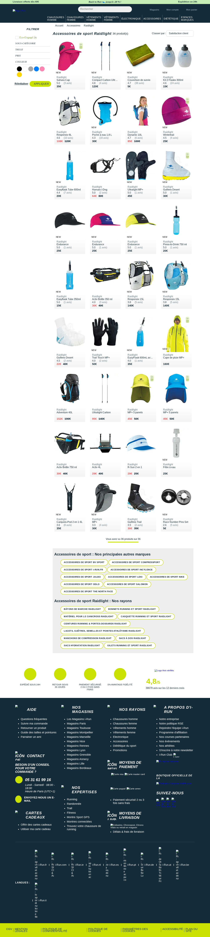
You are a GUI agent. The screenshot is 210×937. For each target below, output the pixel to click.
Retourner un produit (33, 728)
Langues (22, 882)
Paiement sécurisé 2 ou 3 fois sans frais (128, 801)
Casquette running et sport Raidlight (146, 616)
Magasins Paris (76, 723)
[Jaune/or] (19, 74)
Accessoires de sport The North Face (88, 591)
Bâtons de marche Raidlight (82, 609)
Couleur (21, 62)
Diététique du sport (124, 745)
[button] (30, 679)
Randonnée (74, 803)
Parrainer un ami (31, 736)
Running (72, 799)
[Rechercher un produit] (128, 9)
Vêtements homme (124, 728)
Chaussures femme (125, 723)
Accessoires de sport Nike (167, 577)
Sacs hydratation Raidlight (82, 645)
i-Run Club (165, 754)
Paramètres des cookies (135, 930)
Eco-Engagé (26, 37)
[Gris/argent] (30, 68)
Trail (69, 808)
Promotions (120, 750)
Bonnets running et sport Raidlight (132, 609)
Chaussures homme (125, 719)
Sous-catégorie (25, 43)
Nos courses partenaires (174, 736)
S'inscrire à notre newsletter (176, 750)
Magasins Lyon (76, 750)
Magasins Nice (76, 741)
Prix (18, 55)
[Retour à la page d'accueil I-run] (27, 14)
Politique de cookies (98, 930)
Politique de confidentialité (55, 930)
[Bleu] (36, 68)
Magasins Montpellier (80, 732)
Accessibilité (172, 929)
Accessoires (73, 25)
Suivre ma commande (34, 723)
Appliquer (41, 84)
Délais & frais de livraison (128, 831)
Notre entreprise (169, 719)
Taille (19, 49)
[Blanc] (25, 68)
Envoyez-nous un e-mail (39, 799)
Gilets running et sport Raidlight (129, 645)
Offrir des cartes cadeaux (36, 824)
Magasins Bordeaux (79, 768)
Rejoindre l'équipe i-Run (173, 728)
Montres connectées (79, 821)
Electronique (120, 736)
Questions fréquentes (34, 719)
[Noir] (19, 68)
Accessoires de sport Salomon (127, 584)
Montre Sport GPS (78, 817)
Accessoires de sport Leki (125, 577)
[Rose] (42, 68)
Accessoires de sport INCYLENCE (132, 569)
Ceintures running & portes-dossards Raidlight (95, 623)
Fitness (71, 812)
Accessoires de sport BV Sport (84, 562)
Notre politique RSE (171, 723)
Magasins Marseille (79, 736)
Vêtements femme (124, 732)
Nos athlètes (166, 745)
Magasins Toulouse (79, 728)
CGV (9, 929)
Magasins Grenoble (79, 754)
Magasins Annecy (78, 759)
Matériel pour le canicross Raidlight (88, 616)
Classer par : (159, 33)
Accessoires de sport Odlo (82, 584)
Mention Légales (21, 930)
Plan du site (192, 930)
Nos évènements (169, 741)
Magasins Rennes (78, 745)
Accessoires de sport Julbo (82, 577)
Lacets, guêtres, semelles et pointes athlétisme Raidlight (102, 631)
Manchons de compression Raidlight (88, 638)
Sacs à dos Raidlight (132, 638)
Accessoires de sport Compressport (136, 562)
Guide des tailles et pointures (38, 732)
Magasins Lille (75, 763)
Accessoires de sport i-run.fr (83, 569)
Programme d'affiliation (173, 732)
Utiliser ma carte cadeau (36, 829)
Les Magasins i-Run (79, 719)
